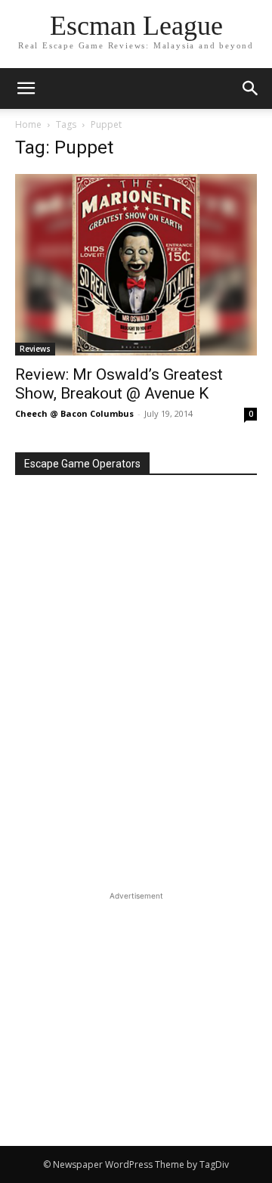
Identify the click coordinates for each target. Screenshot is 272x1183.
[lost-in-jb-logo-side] (136, 850)
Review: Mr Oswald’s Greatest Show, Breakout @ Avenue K (119, 383)
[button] (251, 88)
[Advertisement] (136, 998)
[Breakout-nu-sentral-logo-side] (136, 589)
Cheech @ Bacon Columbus (74, 413)
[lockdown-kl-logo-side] (136, 786)
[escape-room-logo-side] (136, 721)
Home (28, 124)
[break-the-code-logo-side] (136, 653)
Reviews (35, 348)
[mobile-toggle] (26, 88)
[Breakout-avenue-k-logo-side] (136, 525)
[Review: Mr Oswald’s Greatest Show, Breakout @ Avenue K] (136, 265)
